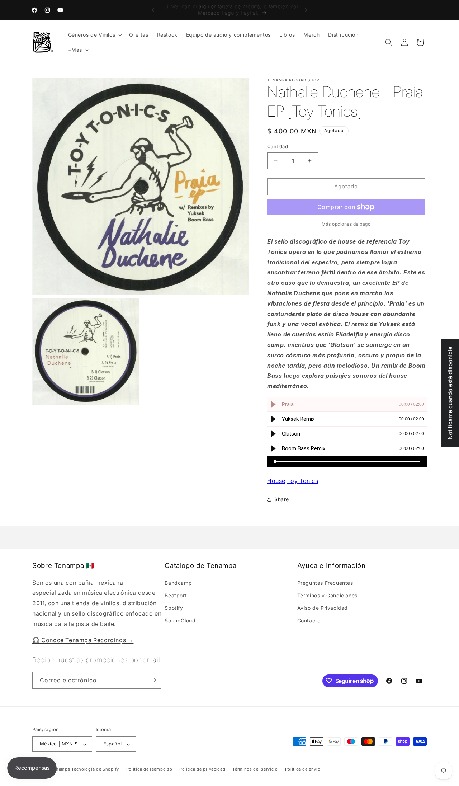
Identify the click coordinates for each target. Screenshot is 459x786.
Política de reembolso (149, 769)
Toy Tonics (302, 480)
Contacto (309, 620)
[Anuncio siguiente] (306, 10)
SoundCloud (180, 620)
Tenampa (60, 769)
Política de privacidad (202, 769)
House (276, 480)
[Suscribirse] (153, 680)
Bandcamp (178, 582)
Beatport (176, 595)
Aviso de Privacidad (322, 607)
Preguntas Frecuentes (325, 582)
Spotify (174, 607)
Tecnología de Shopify (95, 769)
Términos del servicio (255, 769)
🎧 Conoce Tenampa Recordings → (82, 639)
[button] (94, 34)
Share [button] (281, 499)
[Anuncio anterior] (153, 10)
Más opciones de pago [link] (346, 224)
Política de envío (303, 769)
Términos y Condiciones (327, 595)
